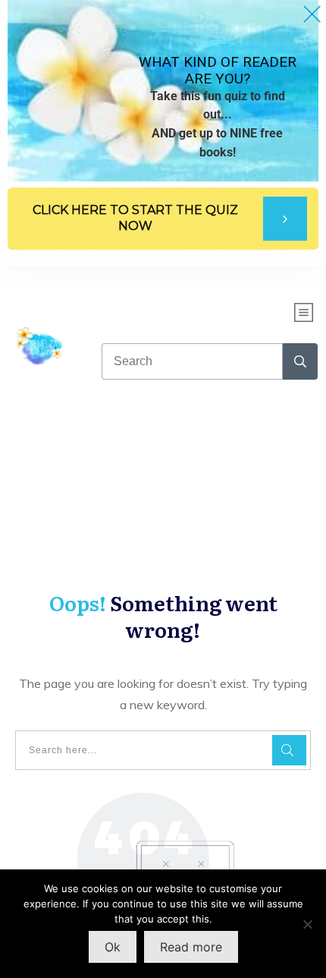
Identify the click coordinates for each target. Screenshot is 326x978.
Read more (191, 946)
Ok (113, 946)
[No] (307, 924)
